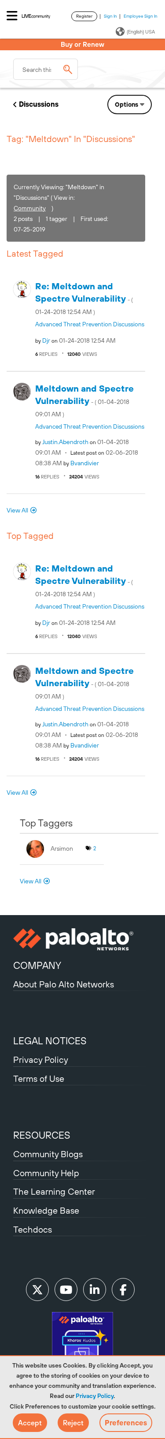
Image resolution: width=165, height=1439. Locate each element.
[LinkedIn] (94, 1289)
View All (17, 510)
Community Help (46, 1173)
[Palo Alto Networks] (82, 939)
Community (30, 208)
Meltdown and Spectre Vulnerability (84, 400)
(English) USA (141, 31)
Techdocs (32, 1229)
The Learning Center (54, 1191)
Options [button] (126, 104)
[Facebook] (123, 1289)
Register (84, 16)
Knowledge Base (46, 1210)
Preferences (126, 1423)
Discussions (39, 104)
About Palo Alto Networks (63, 984)
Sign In (110, 16)
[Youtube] (66, 1289)
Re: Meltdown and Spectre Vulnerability (84, 298)
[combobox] (45, 69)
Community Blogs (48, 1154)
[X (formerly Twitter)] (37, 1289)
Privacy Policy (95, 1395)
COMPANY (37, 965)
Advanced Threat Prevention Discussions (89, 324)
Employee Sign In (141, 16)
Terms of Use (38, 1078)
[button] (30, 1422)
